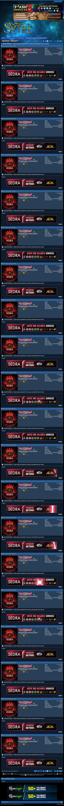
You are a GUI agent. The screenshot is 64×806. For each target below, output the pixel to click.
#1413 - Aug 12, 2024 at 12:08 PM (9, 481)
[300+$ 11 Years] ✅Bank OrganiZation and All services (41, 774)
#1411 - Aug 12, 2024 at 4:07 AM (8, 408)
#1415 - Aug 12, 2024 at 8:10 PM (9, 553)
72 (49, 41)
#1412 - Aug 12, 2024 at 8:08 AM (9, 444)
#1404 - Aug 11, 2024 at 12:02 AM (9, 154)
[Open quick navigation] (62, 38)
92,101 (61, 49)
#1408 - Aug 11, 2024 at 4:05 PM (9, 299)
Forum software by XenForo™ (12, 804)
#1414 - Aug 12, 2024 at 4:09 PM (9, 517)
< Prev (35, 41)
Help (53, 801)
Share (60, 79)
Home (56, 801)
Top (59, 801)
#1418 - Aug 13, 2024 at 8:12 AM (9, 662)
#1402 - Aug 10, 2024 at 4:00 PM (9, 82)
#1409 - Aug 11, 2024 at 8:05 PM (9, 336)
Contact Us (49, 801)
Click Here (60, 52)
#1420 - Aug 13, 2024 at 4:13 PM (9, 735)
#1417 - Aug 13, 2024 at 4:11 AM (8, 626)
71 (47, 41)
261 (57, 41)
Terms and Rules (60, 804)
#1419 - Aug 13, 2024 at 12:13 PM (9, 698)
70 (45, 41)
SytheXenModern (5, 801)
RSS (61, 802)
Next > (60, 41)
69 (43, 41)
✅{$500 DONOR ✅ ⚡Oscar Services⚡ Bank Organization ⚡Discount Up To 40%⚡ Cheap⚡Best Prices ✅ (30, 774)
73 (51, 41)
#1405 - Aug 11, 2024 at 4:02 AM (8, 191)
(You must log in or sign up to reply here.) (10, 771)
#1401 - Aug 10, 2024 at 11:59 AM (9, 46)
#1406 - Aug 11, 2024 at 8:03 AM (8, 227)
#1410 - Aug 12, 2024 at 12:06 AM (9, 372)
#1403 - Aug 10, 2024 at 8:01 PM (9, 118)
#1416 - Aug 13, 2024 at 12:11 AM (9, 590)
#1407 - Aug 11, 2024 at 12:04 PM (9, 263)
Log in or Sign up (58, 1)
